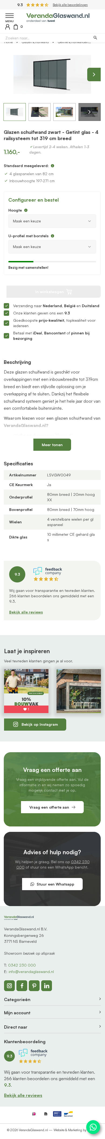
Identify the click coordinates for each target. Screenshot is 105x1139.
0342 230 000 (22, 965)
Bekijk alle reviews (26, 612)
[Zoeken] (95, 38)
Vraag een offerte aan (49, 807)
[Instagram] (9, 985)
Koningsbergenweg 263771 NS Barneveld (24, 938)
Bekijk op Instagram (40, 724)
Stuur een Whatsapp (55, 884)
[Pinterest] (34, 985)
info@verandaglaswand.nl (31, 971)
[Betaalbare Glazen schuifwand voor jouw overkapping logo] (58, 17)
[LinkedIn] (46, 985)
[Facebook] (21, 985)
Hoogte (15, 210)
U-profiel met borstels (28, 235)
